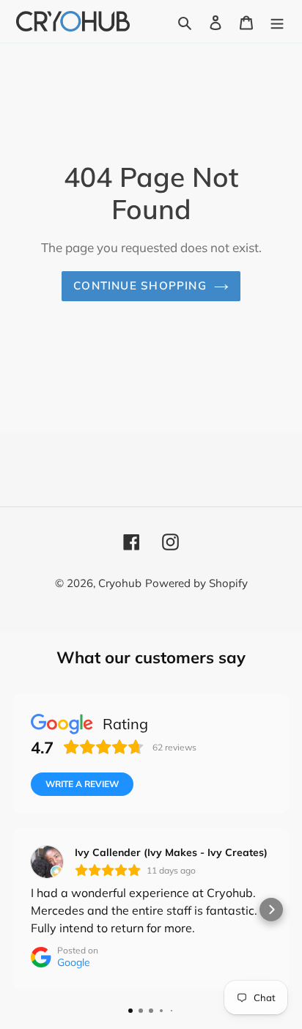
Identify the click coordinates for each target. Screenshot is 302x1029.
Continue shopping (140, 285)
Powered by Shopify (196, 583)
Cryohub (119, 583)
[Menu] (277, 21)
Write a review (82, 783)
